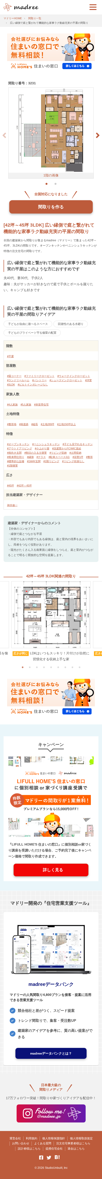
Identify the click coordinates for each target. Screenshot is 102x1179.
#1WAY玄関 (34, 461)
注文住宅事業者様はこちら (73, 1143)
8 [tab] (72, 667)
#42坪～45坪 (24, 485)
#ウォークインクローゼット (73, 376)
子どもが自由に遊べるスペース (28, 324)
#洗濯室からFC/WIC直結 (66, 448)
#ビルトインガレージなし (33, 384)
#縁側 (30, 457)
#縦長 (34, 424)
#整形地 (11, 424)
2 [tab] (29, 667)
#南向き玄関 (14, 452)
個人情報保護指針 (53, 1138)
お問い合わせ (20, 1143)
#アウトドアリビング (19, 448)
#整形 (89, 457)
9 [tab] (79, 667)
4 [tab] (44, 667)
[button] (98, 135)
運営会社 (15, 1138)
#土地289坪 (47, 424)
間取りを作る (51, 206)
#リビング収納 (58, 452)
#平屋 (10, 356)
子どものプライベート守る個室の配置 (32, 332)
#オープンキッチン (18, 444)
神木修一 (12, 505)
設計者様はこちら (29, 1148)
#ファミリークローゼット (39, 376)
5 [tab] (51, 667)
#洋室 (88, 380)
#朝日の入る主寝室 (35, 452)
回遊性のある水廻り (70, 324)
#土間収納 (75, 452)
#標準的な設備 (15, 461)
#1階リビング (51, 461)
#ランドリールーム (18, 380)
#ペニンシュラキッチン (46, 444)
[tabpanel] (51, 621)
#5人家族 (26, 404)
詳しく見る (51, 870)
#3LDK (11, 384)
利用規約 (31, 1138)
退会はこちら (76, 1148)
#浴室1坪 (78, 457)
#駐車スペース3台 (59, 457)
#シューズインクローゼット (66, 380)
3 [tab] (36, 667)
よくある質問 (42, 1143)
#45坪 (10, 485)
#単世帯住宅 (41, 404)
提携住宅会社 (54, 1148)
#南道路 (23, 424)
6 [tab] (58, 667)
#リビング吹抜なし (73, 461)
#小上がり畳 (42, 448)
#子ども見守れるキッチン (78, 444)
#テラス (41, 457)
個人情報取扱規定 (81, 1138)
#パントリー (39, 380)
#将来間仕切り (15, 457)
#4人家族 (12, 404)
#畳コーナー (14, 376)
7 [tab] (65, 667)
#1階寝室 (12, 465)
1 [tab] (22, 667)
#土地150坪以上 (66, 424)
